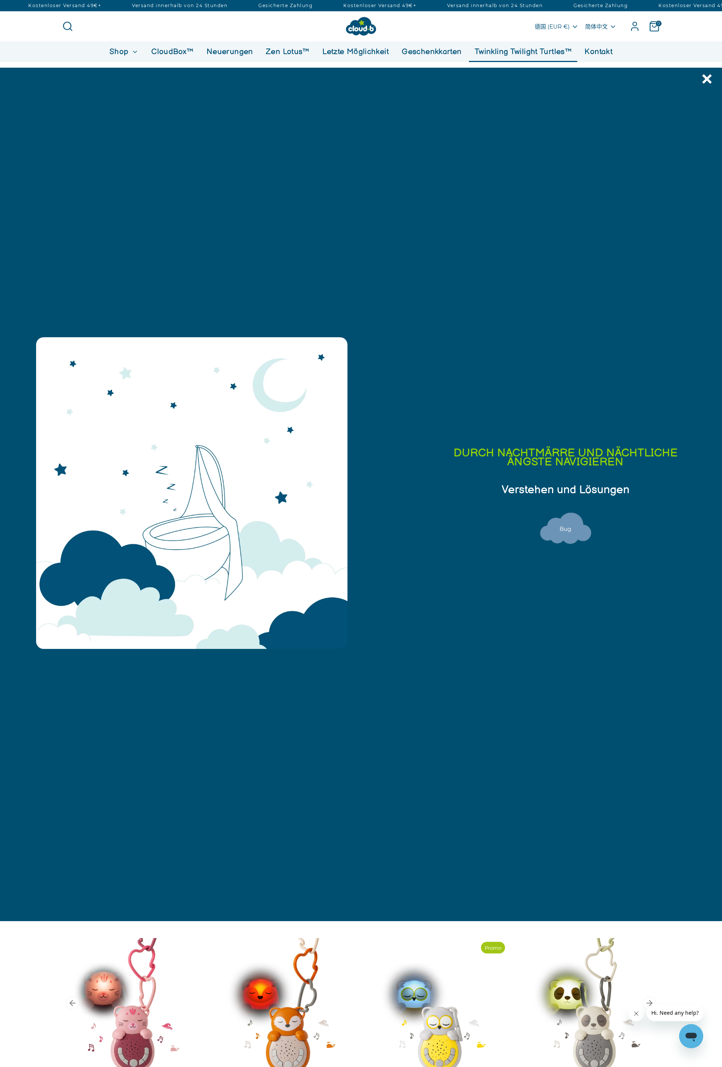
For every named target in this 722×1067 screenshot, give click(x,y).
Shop (120, 51)
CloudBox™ (172, 51)
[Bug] (565, 552)
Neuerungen (229, 51)
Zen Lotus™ (287, 51)
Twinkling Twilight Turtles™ (523, 51)
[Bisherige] (72, 1003)
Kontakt (598, 51)
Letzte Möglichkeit (355, 51)
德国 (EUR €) (552, 26)
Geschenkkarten (431, 51)
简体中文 (596, 26)
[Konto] (634, 26)
